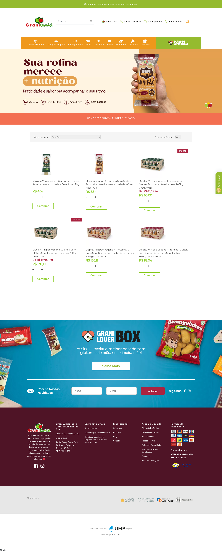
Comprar (43, 206)
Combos (145, 44)
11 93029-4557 (93, 428)
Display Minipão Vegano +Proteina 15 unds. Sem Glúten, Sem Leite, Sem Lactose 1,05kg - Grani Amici (163, 253)
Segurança (146, 456)
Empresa (117, 432)
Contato (116, 441)
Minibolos (121, 44)
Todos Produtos (36, 44)
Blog (115, 437)
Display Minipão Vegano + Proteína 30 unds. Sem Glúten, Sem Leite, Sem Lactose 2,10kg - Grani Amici (110, 253)
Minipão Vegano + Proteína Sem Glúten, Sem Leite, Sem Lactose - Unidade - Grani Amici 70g (109, 184)
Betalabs (116, 534)
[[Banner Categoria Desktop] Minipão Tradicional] (111, 81)
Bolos (110, 44)
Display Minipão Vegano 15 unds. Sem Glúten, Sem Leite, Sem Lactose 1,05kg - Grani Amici (162, 184)
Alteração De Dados (150, 428)
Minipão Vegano (56, 44)
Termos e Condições (150, 460)
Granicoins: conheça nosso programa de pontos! (111, 4)
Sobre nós (111, 21)
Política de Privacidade (151, 445)
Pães (88, 44)
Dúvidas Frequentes (150, 432)
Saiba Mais (111, 366)
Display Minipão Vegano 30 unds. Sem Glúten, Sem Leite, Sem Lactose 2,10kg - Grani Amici (55, 253)
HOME (90, 118)
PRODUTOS (103, 118)
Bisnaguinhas (75, 44)
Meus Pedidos (148, 437)
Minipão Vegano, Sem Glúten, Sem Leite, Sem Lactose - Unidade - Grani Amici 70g (55, 183)
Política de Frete (148, 441)
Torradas (99, 44)
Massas (133, 44)
